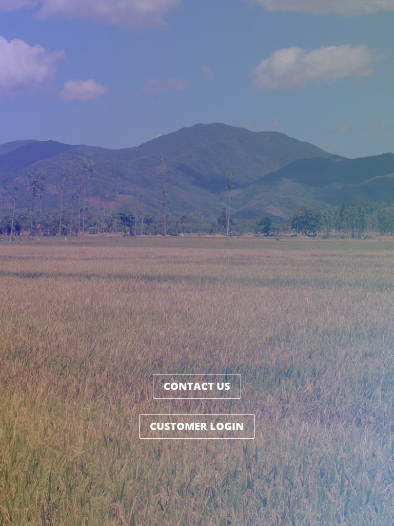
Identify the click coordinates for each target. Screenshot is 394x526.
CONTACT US (197, 386)
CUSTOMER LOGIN (197, 426)
